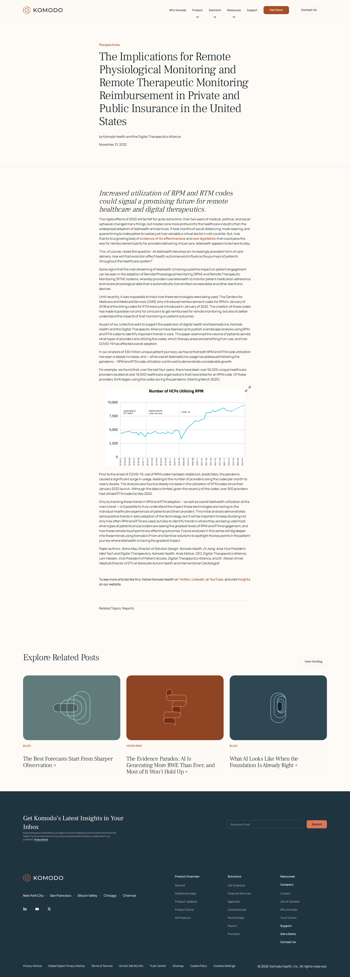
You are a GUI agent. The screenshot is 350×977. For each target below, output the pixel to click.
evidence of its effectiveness (163, 238)
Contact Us (309, 10)
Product (197, 10)
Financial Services (239, 893)
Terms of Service (102, 966)
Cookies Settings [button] (224, 966)
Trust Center (288, 917)
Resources (234, 10)
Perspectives (109, 44)
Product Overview (187, 876)
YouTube (216, 579)
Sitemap (178, 966)
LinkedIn (198, 579)
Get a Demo (288, 934)
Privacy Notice (41, 839)
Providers (234, 934)
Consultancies (237, 909)
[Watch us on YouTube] (40, 909)
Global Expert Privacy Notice (66, 966)
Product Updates (186, 901)
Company (286, 884)
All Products (183, 917)
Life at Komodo (290, 901)
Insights (243, 579)
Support (252, 10)
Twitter (184, 579)
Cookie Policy (198, 966)
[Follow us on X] (52, 909)
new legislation (204, 238)
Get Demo (276, 10)
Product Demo (184, 909)
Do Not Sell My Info (131, 966)
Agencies (234, 901)
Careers (285, 893)
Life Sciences (236, 885)
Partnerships (236, 917)
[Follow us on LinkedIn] (28, 909)
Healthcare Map (185, 893)
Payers (232, 925)
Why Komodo (177, 10)
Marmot (180, 885)
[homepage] (43, 10)
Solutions (215, 10)
